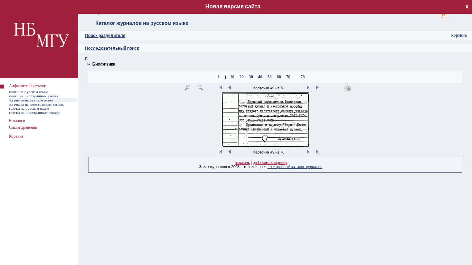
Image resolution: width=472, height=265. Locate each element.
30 (251, 77)
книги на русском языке (28, 92)
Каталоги (17, 120)
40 (260, 77)
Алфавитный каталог (27, 86)
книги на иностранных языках (34, 96)
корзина (459, 35)
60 (279, 77)
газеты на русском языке (29, 108)
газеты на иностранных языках (34, 112)
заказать (242, 162)
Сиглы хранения (23, 127)
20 (241, 77)
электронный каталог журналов (294, 167)
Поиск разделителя (105, 35)
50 (269, 77)
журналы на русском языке (31, 100)
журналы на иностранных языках (36, 104)
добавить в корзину (270, 162)
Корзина (16, 136)
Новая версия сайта (233, 6)
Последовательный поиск (112, 48)
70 (288, 77)
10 (232, 77)
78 (303, 77)
